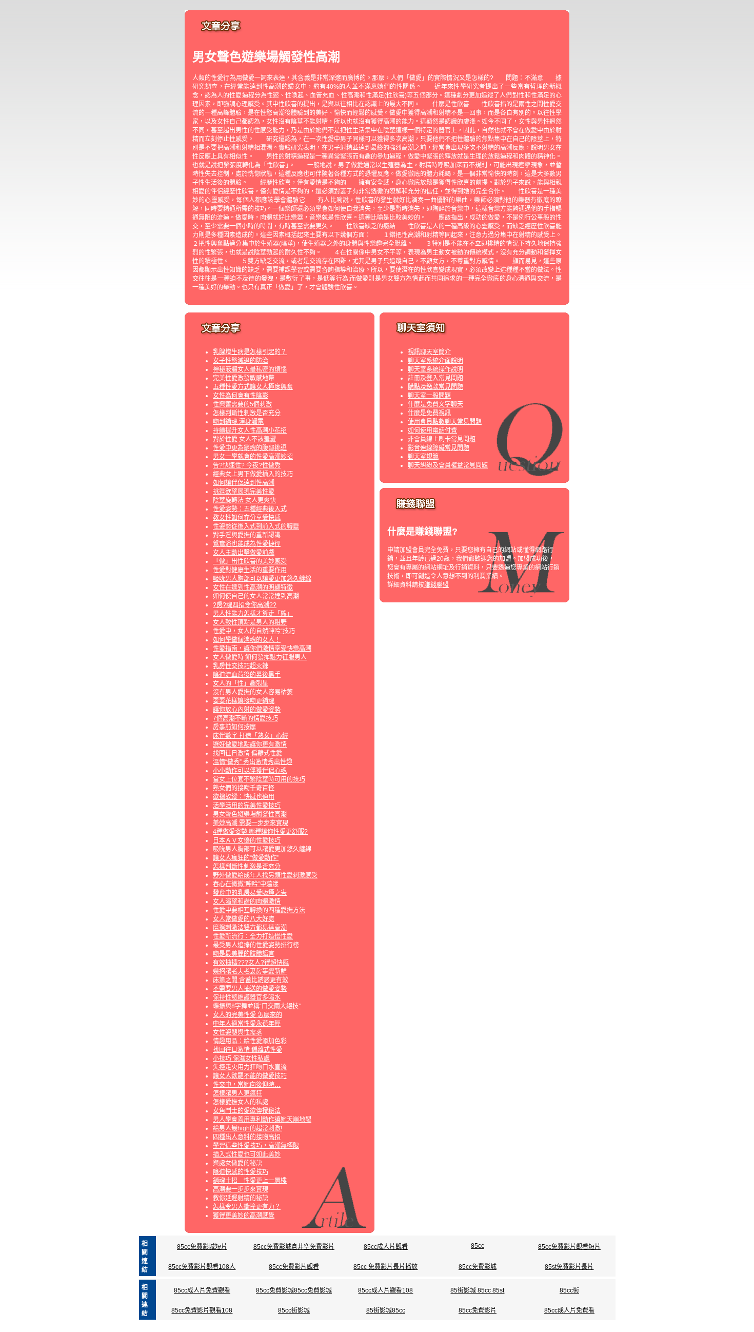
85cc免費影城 (478, 1266)
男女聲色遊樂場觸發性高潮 (250, 814)
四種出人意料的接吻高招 (247, 1137)
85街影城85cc (385, 1310)
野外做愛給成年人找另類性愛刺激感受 (265, 875)
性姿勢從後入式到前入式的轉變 (256, 526)
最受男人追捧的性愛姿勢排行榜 (256, 945)
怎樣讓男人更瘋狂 (237, 1093)
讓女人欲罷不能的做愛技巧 (250, 1076)
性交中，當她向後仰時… (247, 1084)
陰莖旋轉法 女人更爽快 (244, 500)
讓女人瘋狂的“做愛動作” (246, 857)
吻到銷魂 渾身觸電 (238, 421)
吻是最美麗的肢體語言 (243, 953)
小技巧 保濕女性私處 (241, 1058)
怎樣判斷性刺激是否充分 (247, 413)
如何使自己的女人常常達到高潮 (256, 596)
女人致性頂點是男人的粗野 (250, 622)
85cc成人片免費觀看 (202, 1290)
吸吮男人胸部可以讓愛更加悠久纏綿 (262, 578)
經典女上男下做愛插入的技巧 (253, 474)
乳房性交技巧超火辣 (240, 666)
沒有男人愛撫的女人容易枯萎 (253, 692)
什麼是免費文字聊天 (435, 404)
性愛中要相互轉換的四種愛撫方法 (259, 910)
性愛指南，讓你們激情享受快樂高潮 (262, 648)
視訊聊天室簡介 (429, 352)
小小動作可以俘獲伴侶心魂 (250, 770)
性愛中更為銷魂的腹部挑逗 (250, 448)
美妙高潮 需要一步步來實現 (250, 823)
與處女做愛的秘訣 (237, 1163)
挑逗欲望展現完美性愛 (243, 491)
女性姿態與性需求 (237, 1032)
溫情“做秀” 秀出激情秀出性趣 (252, 762)
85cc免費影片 (478, 1310)
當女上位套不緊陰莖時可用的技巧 (259, 779)
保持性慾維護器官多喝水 (247, 997)
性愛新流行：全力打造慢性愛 (253, 936)
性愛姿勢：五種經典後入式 (250, 509)
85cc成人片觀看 (386, 1246)
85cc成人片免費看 (569, 1310)
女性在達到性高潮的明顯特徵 (253, 587)
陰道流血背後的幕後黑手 (247, 674)
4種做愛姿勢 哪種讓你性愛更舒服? (260, 831)
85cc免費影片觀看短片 (569, 1246)
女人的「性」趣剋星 (240, 683)
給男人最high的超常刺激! (247, 1128)
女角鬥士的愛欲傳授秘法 (247, 1110)
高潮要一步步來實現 (240, 1189)
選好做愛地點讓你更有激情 (250, 744)
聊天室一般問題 (429, 395)
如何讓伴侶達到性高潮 (243, 482)
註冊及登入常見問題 (435, 378)
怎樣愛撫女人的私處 (240, 1102)
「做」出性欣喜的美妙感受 (250, 561)
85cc (477, 1245)
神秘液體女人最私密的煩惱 (250, 369)
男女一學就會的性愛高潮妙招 (253, 456)
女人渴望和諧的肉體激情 (247, 901)
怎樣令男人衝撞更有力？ (247, 1206)
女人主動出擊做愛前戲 (243, 552)
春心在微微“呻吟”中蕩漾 (246, 884)
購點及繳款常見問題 (435, 386)
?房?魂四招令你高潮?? (244, 605)
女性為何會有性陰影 (240, 395)
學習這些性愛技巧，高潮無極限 (256, 1145)
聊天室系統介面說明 (435, 360)
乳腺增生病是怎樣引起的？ (250, 352)
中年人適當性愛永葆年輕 (247, 1023)
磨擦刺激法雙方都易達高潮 (250, 927)
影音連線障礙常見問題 (438, 448)
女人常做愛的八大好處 (243, 919)
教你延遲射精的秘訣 (240, 1198)
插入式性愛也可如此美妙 (247, 1154)
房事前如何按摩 (234, 727)
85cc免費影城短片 (202, 1246)
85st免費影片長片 (569, 1266)
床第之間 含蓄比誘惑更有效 (250, 980)
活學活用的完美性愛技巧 (247, 805)
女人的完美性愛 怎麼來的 (247, 1014)
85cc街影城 (294, 1310)
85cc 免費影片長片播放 (385, 1266)
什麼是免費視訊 (429, 413)
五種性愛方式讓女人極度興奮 (253, 386)
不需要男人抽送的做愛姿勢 (250, 988)
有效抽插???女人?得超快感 (251, 962)
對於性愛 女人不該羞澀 (244, 439)
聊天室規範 (423, 456)
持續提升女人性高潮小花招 (250, 430)
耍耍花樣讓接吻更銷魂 (243, 700)
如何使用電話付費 (432, 430)
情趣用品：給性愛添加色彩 (250, 1041)
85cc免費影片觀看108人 (201, 1266)
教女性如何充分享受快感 (247, 517)
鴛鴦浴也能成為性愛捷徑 (247, 543)
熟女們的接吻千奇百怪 (243, 788)
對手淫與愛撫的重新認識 (247, 535)
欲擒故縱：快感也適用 (243, 796)
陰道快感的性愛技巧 (240, 1172)
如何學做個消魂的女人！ (247, 639)
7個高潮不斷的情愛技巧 (245, 718)
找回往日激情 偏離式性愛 (247, 753)
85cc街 (569, 1290)
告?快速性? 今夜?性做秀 (247, 465)
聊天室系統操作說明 (435, 369)
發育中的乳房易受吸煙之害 (250, 892)
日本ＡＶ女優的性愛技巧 (247, 840)
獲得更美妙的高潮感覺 (243, 1215)
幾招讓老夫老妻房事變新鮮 (250, 971)
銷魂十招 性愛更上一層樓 (250, 1180)
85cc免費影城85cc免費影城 (294, 1290)
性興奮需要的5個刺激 (242, 404)
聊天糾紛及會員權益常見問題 (448, 465)
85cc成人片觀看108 (385, 1290)
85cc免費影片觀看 (294, 1266)
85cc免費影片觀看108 (201, 1310)
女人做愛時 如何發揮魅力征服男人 (260, 657)
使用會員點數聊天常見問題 (445, 421)
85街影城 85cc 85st (477, 1290)
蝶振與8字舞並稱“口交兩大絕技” (257, 1006)
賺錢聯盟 (436, 585)
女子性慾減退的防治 (240, 360)
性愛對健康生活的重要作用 (250, 570)
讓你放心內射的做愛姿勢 (247, 709)
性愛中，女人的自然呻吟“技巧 (254, 631)
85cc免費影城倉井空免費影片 (293, 1246)
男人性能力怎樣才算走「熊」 (253, 613)
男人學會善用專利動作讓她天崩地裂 (262, 1119)
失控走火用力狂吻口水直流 (250, 1067)
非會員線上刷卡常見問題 (441, 439)
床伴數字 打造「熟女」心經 (250, 735)
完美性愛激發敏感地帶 (243, 378)
